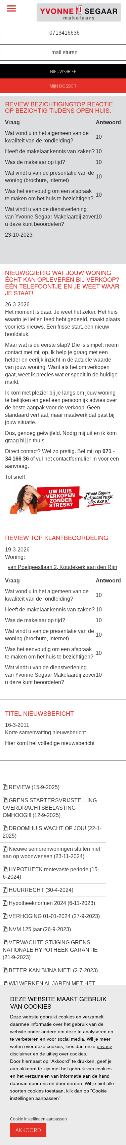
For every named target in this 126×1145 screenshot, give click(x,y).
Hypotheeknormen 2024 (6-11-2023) (51, 903)
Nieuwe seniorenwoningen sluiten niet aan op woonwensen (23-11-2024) (51, 852)
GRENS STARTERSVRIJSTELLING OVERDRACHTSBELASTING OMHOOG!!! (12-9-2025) (50, 808)
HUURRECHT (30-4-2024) (40, 890)
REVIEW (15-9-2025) (33, 787)
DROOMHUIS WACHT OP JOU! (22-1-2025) (52, 832)
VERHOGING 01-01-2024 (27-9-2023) (53, 916)
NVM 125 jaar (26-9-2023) (39, 929)
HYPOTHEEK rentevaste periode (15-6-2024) (51, 873)
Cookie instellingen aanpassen (38, 1119)
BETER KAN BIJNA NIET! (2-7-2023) (52, 970)
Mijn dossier (63, 86)
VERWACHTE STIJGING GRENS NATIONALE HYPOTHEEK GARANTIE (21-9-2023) (50, 950)
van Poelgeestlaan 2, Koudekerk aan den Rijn (62, 567)
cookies (78, 1053)
